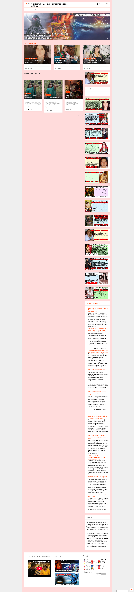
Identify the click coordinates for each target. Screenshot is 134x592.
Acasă (27, 9)
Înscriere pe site (76, 9)
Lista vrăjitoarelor (35, 9)
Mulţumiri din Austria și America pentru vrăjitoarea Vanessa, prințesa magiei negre (97, 437)
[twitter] (99, 4)
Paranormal (66, 9)
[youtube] (97, 4)
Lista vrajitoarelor (31, 58)
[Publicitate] (67, 566)
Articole (44, 9)
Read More (37, 106)
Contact (85, 9)
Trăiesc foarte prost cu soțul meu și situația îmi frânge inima (73, 95)
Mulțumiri (58, 9)
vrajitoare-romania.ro (94, 303)
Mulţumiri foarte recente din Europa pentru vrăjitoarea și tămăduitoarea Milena (97, 393)
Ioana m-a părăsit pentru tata (53, 97)
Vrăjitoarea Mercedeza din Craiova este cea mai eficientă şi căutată (96, 61)
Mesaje (51, 9)
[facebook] (83, 556)
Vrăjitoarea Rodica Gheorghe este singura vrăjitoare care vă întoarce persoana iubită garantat (96, 457)
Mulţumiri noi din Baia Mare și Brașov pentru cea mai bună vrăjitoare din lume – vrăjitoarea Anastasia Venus (97, 416)
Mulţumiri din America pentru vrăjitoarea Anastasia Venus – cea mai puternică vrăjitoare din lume (98, 310)
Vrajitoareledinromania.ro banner (48, 33)
